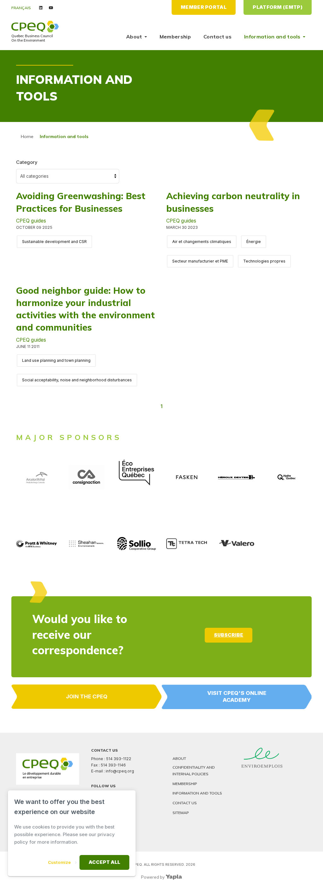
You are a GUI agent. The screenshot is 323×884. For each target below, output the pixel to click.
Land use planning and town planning (56, 360)
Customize (59, 862)
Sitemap (181, 812)
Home (27, 136)
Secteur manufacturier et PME (200, 261)
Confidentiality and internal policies (194, 770)
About (134, 36)
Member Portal (203, 7)
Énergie (253, 241)
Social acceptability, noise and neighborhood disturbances (77, 380)
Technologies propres (264, 261)
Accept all (104, 862)
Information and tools (272, 36)
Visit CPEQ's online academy (236, 696)
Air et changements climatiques (201, 241)
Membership (175, 36)
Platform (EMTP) (277, 7)
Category (27, 162)
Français (21, 7)
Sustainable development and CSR (54, 241)
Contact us (217, 36)
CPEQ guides (31, 221)
